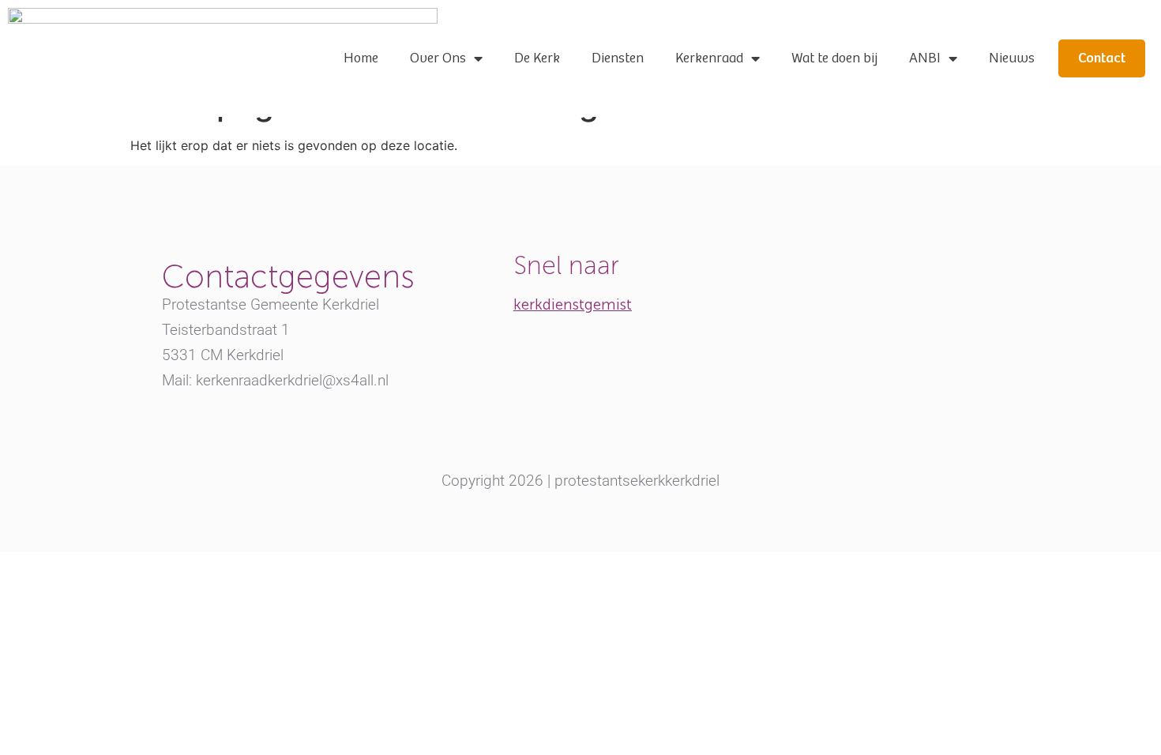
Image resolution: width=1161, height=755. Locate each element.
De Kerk (537, 58)
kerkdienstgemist (572, 304)
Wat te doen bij (834, 58)
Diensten (618, 58)
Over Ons (438, 58)
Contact (1101, 58)
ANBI (925, 58)
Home (361, 58)
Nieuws (1012, 58)
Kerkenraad (709, 58)
